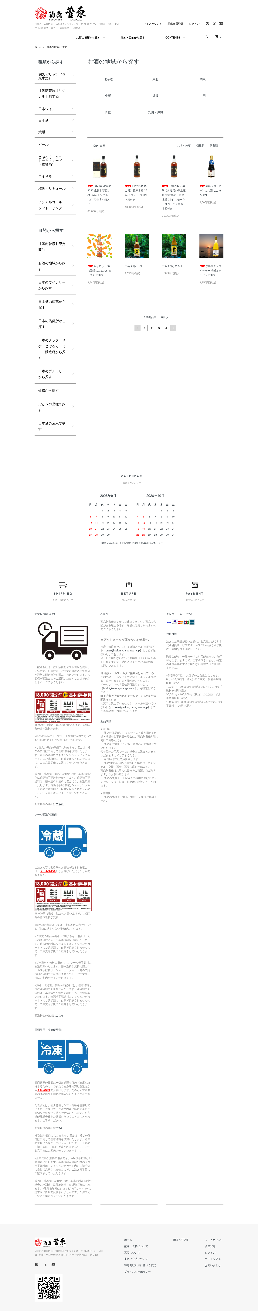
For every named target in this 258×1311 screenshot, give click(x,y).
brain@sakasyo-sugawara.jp (123, 650)
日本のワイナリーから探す (52, 285)
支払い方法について (136, 1259)
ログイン (194, 23)
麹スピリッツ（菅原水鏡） (52, 76)
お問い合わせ (213, 1265)
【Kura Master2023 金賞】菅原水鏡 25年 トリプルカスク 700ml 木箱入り (99, 195)
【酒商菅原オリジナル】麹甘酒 (52, 93)
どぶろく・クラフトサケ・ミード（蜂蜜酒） (52, 160)
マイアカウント (152, 23)
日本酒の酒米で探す (52, 426)
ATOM (184, 1239)
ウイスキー (46, 175)
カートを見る (213, 1259)
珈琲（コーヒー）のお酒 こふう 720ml (210, 190)
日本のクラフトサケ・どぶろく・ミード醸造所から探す (52, 348)
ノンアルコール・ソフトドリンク (52, 204)
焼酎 (41, 131)
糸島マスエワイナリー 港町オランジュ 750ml (210, 270)
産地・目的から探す (133, 37)
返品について (132, 1252)
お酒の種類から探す (88, 37)
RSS (175, 1239)
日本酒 (43, 120)
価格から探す (48, 390)
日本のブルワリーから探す (52, 373)
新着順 (214, 145)
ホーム (38, 46)
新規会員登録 (175, 23)
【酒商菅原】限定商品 (52, 246)
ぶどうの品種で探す (52, 406)
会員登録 (210, 1246)
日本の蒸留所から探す (52, 323)
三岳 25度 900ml (172, 266)
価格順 (200, 145)
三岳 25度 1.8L (134, 266)
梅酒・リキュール (52, 188)
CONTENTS (172, 37)
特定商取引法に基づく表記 (140, 1265)
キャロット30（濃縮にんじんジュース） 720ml (99, 270)
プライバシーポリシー (137, 1271)
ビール (43, 144)
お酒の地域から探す (57, 46)
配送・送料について (136, 1246)
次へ (173, 328)
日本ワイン (46, 108)
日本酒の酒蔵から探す (52, 304)
